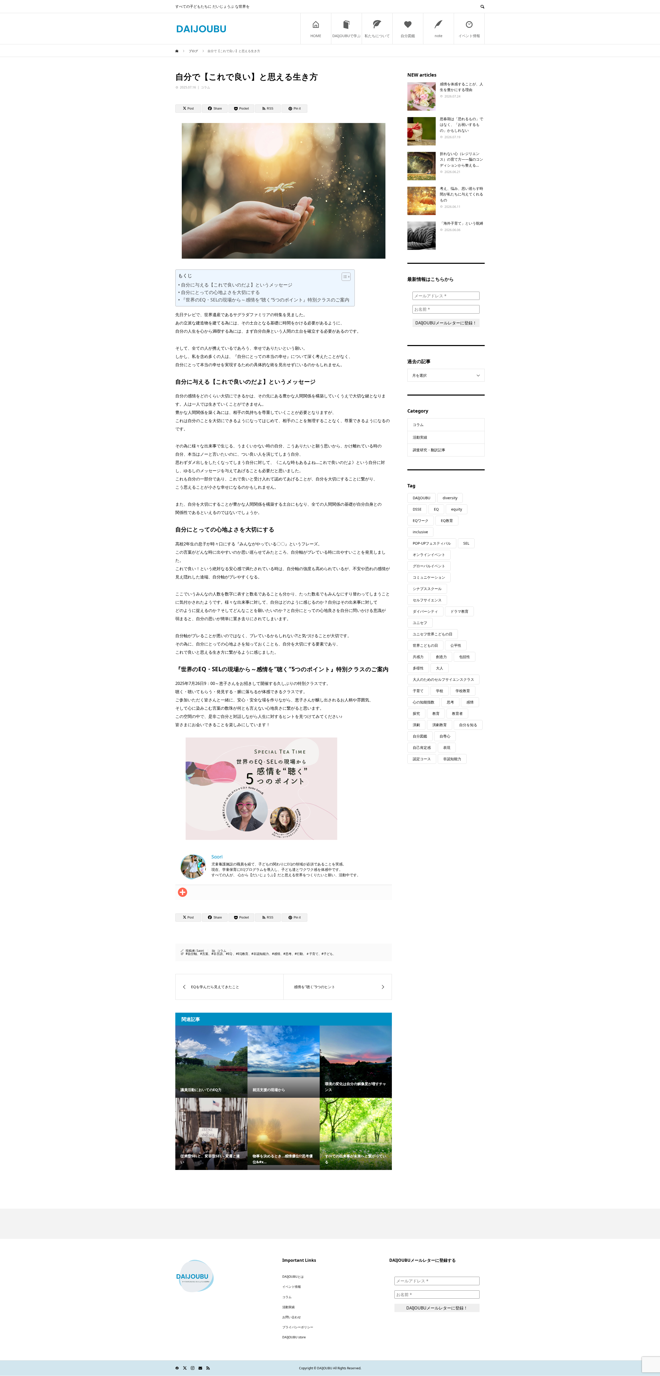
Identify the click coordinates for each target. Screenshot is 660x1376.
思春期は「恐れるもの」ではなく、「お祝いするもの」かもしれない (461, 124)
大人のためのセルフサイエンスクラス (443, 679)
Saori (200, 950)
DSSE (417, 509)
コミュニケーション (429, 577)
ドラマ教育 (459, 611)
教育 (436, 713)
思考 (450, 702)
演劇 (416, 724)
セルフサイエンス (427, 599)
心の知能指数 (423, 702)
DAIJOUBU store (294, 1337)
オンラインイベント (429, 554)
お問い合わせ (291, 1317)
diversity (450, 497)
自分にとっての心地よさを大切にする (220, 292)
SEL (466, 543)
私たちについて (377, 35)
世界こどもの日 (425, 645)
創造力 (441, 656)
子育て (418, 690)
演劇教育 (439, 724)
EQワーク (420, 520)
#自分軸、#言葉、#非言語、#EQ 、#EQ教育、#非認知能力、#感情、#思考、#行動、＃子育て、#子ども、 (261, 954)
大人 (439, 668)
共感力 (418, 656)
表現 (446, 747)
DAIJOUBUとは (293, 1276)
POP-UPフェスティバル (432, 543)
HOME (315, 35)
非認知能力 (452, 758)
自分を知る (468, 724)
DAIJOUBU (421, 497)
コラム (205, 87)
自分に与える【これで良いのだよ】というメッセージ (236, 285)
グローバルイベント (429, 565)
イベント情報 (469, 35)
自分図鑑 (408, 35)
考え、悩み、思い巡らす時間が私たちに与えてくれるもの (461, 194)
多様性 (418, 668)
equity (456, 509)
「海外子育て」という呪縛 (461, 223)
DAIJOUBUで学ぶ (346, 35)
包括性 (464, 656)
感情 (470, 702)
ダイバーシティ (425, 611)
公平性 (455, 645)
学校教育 (463, 690)
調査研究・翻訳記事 (429, 449)
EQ (436, 509)
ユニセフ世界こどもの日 (432, 634)
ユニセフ (420, 622)
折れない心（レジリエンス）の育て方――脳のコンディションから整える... (461, 159)
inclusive (420, 531)
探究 (416, 713)
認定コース (422, 758)
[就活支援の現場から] (284, 1051)
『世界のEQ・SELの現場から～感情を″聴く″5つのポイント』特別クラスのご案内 (265, 300)
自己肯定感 (422, 747)
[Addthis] (182, 892)
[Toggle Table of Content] (343, 276)
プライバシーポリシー (297, 1327)
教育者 (457, 713)
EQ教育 (447, 520)
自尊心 (445, 736)
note (438, 35)
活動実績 (420, 437)
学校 (439, 690)
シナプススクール (427, 588)
